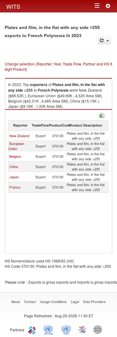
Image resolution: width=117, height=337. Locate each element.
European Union (16, 146)
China (13, 166)
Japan (14, 176)
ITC (33, 329)
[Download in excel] (101, 114)
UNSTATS (66, 329)
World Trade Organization (82, 329)
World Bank (99, 329)
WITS (13, 6)
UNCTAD (49, 329)
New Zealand (19, 135)
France (14, 187)
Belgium (15, 156)
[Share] (104, 40)
